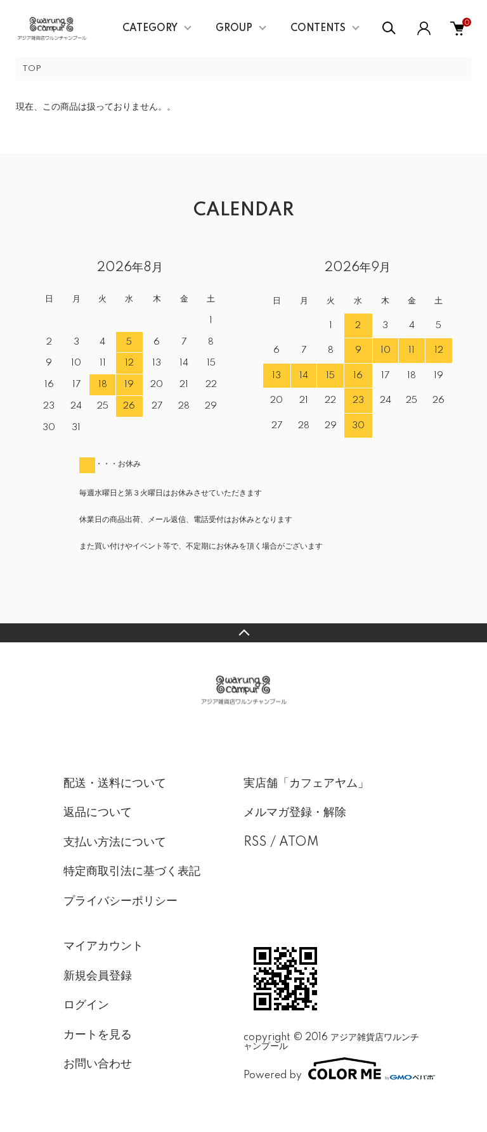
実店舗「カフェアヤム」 (306, 783)
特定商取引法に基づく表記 (131, 871)
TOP (31, 69)
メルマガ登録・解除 (295, 812)
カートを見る (97, 1035)
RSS (255, 842)
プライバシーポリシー (120, 901)
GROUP (234, 28)
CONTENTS (318, 28)
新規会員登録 (97, 976)
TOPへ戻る (243, 632)
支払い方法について (114, 842)
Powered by (273, 1075)
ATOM (299, 842)
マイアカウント (103, 946)
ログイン (86, 1005)
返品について (97, 812)
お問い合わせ (97, 1064)
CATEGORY (150, 28)
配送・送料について (114, 783)
